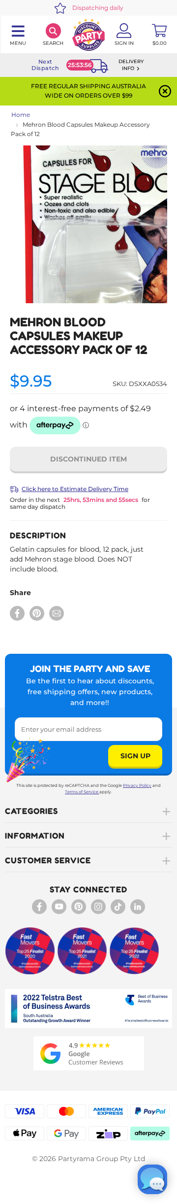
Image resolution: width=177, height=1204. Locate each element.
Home (20, 114)
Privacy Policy (137, 785)
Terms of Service (81, 791)
